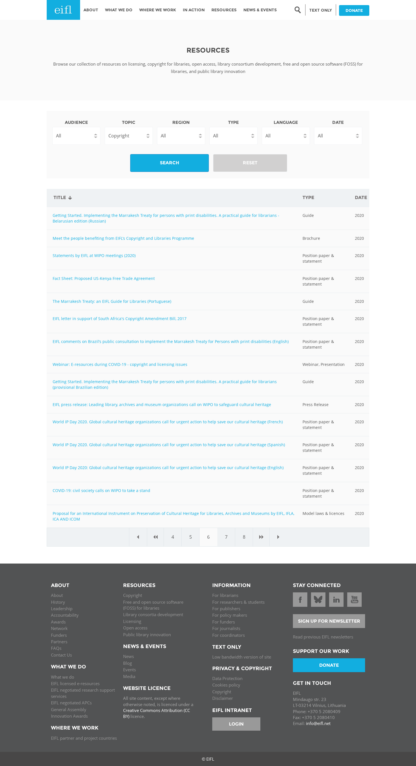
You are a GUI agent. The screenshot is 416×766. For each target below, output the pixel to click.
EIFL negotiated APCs (71, 702)
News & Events (260, 9)
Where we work (157, 9)
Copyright (132, 595)
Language (286, 122)
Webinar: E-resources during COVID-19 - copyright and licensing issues (120, 364)
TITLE (59, 197)
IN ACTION (194, 9)
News (128, 656)
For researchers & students (238, 602)
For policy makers (229, 615)
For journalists (226, 628)
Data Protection (227, 678)
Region (181, 122)
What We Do (118, 9)
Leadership (61, 608)
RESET (250, 162)
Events (129, 669)
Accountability (65, 615)
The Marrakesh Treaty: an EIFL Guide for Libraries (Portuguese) (112, 301)
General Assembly (68, 709)
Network (59, 628)
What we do (62, 677)
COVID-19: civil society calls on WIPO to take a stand (101, 490)
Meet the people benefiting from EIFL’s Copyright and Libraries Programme (123, 238)
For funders (223, 622)
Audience (76, 122)
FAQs (56, 648)
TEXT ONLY (320, 10)
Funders (59, 635)
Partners (59, 641)
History (58, 602)
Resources (224, 9)
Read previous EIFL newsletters (323, 637)
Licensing (132, 621)
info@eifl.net (318, 723)
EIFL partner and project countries (84, 738)
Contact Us (61, 655)
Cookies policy (226, 685)
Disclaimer (222, 698)
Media (129, 676)
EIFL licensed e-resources (75, 683)
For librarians (225, 595)
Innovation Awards (69, 716)
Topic (128, 122)
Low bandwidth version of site (241, 657)
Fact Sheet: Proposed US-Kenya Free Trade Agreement (104, 278)
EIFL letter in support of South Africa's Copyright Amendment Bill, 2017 (119, 318)
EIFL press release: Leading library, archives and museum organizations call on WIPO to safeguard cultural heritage (162, 404)
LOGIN (236, 724)
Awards (58, 622)
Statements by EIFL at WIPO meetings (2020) (94, 255)
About (90, 9)
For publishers (226, 608)
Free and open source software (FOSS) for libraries (153, 605)
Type (233, 122)
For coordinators (228, 635)
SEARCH (169, 162)
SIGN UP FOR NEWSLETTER (329, 621)
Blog (127, 663)
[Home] (63, 10)
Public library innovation (147, 634)
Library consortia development (153, 614)
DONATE (354, 10)
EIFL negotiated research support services (83, 693)
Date (338, 122)
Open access (135, 628)
